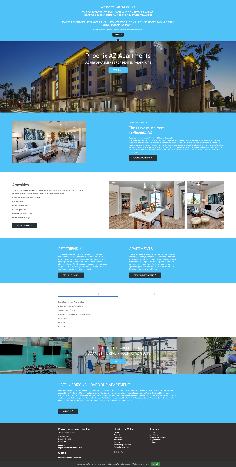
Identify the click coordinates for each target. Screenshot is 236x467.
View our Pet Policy (70, 275)
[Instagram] (64, 453)
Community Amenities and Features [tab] (87, 294)
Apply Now (117, 70)
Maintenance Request (158, 437)
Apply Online (154, 435)
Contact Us (67, 411)
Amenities (118, 435)
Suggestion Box (155, 440)
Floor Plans (118, 437)
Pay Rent (153, 432)
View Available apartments (144, 275)
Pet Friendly (154, 442)
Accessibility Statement (122, 445)
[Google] (59, 453)
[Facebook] (62, 453)
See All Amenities (23, 225)
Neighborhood (119, 440)
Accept (155, 464)
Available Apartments (142, 158)
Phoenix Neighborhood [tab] (147, 294)
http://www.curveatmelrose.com (70, 448)
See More (134, 153)
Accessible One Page (121, 447)
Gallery (116, 432)
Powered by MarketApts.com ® (69, 457)
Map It (117, 361)
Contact (117, 442)
